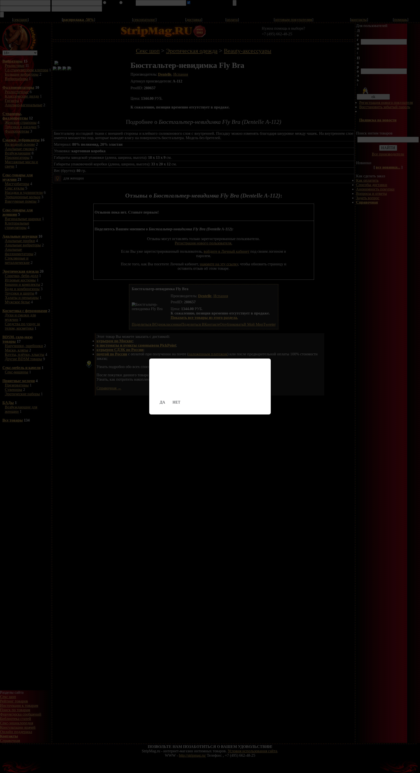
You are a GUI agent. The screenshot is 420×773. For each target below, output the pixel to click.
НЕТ (176, 402)
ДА (162, 402)
